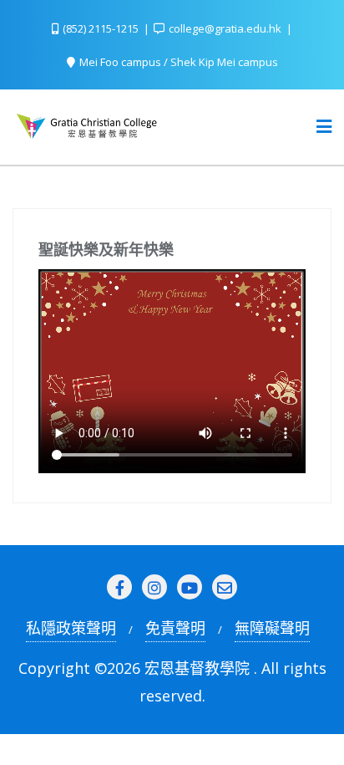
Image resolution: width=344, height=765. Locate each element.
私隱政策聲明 (71, 628)
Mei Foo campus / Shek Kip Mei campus (177, 61)
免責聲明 (175, 628)
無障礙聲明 (272, 628)
